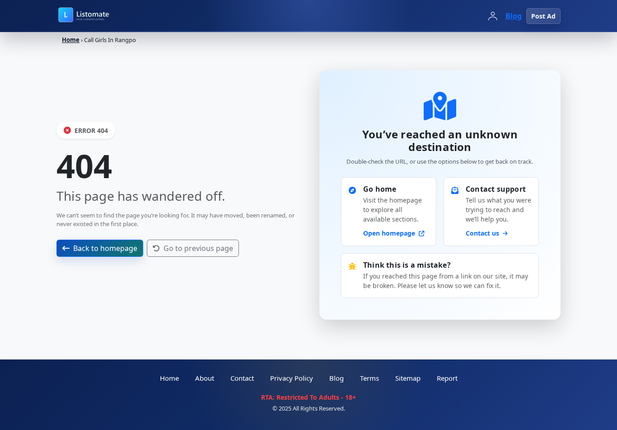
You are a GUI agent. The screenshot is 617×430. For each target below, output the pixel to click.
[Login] (493, 16)
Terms (369, 378)
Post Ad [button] (543, 16)
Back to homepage (105, 248)
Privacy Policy (291, 378)
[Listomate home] (103, 16)
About (204, 378)
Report (447, 378)
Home (70, 40)
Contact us (483, 233)
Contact (242, 378)
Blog (513, 16)
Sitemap (408, 378)
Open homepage (390, 233)
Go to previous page (198, 248)
